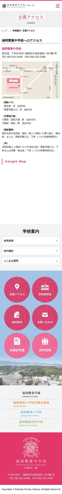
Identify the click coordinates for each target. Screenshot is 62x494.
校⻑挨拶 (8, 240)
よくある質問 (11, 260)
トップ (4, 30)
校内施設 (8, 250)
